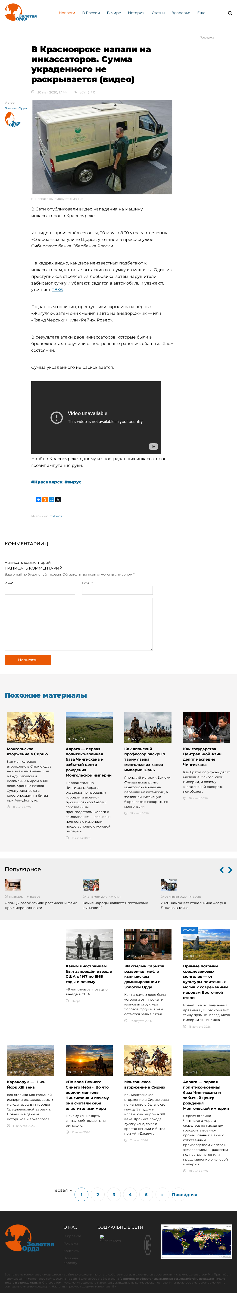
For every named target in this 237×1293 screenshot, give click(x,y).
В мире (114, 13)
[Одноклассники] (45, 499)
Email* (87, 583)
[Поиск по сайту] (230, 13)
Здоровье (181, 13)
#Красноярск (46, 482)
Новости (67, 13)
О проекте (72, 1236)
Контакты (71, 1251)
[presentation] (221, 871)
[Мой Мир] (51, 499)
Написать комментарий (28, 562)
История (136, 13)
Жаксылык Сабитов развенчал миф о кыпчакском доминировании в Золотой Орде (144, 976)
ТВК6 (57, 289)
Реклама (70, 1243)
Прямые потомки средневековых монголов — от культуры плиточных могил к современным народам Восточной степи (205, 982)
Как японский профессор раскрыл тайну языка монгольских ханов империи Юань (144, 759)
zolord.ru (57, 516)
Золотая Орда (16, 108)
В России (91, 13)
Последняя (179, 1194)
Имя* (9, 583)
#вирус (73, 482)
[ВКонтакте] (38, 499)
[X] (58, 499)
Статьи (158, 13)
